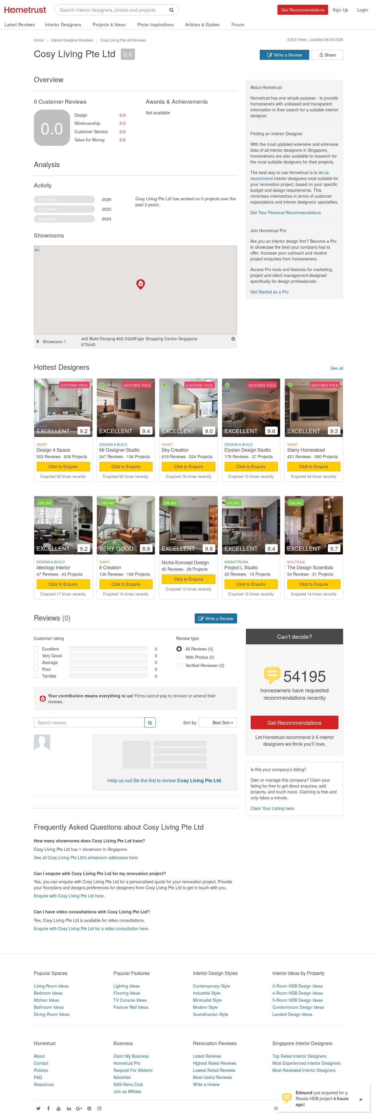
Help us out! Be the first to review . (165, 780)
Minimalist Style (207, 1000)
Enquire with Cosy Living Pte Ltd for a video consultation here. (91, 928)
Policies (41, 1070)
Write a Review (287, 55)
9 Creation (110, 567)
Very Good (52, 655)
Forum (238, 24)
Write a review (206, 1084)
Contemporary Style (211, 986)
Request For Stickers (133, 1070)
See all (336, 368)
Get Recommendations (302, 10)
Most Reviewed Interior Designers (303, 1070)
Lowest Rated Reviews (214, 1070)
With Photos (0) (200, 657)
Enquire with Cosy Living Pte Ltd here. (69, 896)
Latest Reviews (19, 24)
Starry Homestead (306, 449)
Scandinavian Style (210, 1014)
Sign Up (340, 10)
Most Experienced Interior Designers (306, 1063)
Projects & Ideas (109, 24)
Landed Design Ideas (292, 1014)
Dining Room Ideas (52, 1014)
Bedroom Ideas (48, 993)
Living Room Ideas (51, 986)
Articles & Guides (202, 24)
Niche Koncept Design (185, 562)
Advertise (122, 1077)
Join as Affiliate (127, 1091)
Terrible (49, 676)
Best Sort (222, 722)
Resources (44, 1084)
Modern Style (205, 1007)
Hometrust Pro (126, 1063)
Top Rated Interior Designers (299, 1056)
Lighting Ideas (126, 986)
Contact (41, 1063)
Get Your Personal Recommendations (285, 212)
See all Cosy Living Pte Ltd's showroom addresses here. (86, 857)
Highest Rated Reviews (214, 1063)
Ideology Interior (53, 567)
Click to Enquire (63, 466)
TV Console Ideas (130, 1000)
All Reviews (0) (199, 649)
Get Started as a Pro (269, 292)
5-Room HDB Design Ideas (297, 1000)
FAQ (38, 1077)
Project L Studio (241, 567)
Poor (46, 669)
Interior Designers (63, 24)
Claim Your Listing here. (273, 808)
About (39, 1056)
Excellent (50, 649)
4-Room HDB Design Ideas (297, 993)
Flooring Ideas (126, 993)
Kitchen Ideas (46, 1000)
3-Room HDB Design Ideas (297, 986)
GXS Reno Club (128, 1084)
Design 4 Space (53, 449)
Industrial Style (206, 993)
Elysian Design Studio (247, 449)
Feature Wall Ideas (130, 1007)
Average (50, 662)
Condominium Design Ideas (298, 1007)
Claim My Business (131, 1056)
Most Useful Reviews (212, 1077)
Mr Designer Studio (119, 449)
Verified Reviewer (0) (205, 665)
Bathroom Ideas (49, 1007)
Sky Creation (175, 449)
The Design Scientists (310, 567)
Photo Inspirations (155, 24)
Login (362, 10)
